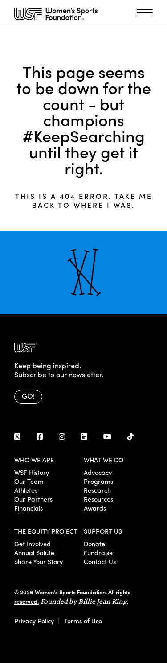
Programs (98, 481)
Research (97, 490)
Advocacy (98, 472)
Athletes (25, 490)
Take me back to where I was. (92, 200)
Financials (28, 507)
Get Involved (32, 543)
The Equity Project (45, 531)
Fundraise (98, 552)
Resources (98, 498)
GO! (28, 396)
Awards (95, 507)
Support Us (103, 531)
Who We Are (34, 459)
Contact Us (100, 561)
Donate (94, 543)
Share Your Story (38, 561)
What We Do (103, 459)
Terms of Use (83, 620)
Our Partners (33, 498)
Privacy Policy (34, 620)
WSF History (31, 472)
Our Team (29, 481)
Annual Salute (34, 552)
